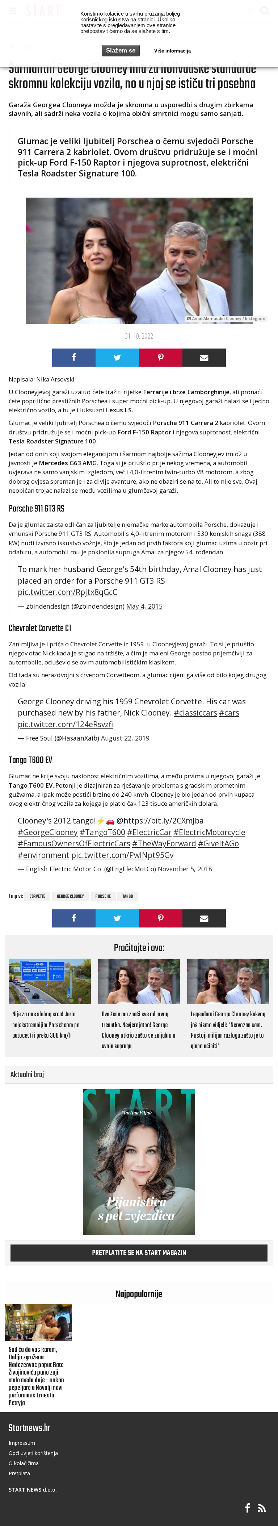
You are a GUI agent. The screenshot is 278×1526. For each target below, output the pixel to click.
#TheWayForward (164, 843)
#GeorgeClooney (48, 832)
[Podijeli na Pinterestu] (160, 358)
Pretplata (19, 1473)
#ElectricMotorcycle (209, 832)
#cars (229, 713)
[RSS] (261, 1508)
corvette (37, 896)
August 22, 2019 (125, 738)
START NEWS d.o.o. (33, 1489)
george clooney (70, 896)
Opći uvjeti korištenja (33, 1453)
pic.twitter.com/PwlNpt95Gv (122, 855)
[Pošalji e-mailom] (204, 358)
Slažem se (120, 50)
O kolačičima (24, 1463)
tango (127, 896)
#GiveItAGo (218, 843)
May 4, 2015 (144, 606)
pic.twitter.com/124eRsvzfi (65, 724)
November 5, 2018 (185, 868)
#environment (44, 855)
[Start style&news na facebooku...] (247, 1508)
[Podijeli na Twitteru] (117, 358)
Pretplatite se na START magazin (139, 1253)
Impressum (22, 1442)
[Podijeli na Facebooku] (74, 358)
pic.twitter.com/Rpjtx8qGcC (67, 592)
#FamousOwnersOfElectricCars (74, 843)
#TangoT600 (102, 832)
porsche (103, 896)
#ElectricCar (149, 832)
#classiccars (195, 713)
